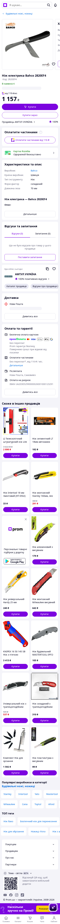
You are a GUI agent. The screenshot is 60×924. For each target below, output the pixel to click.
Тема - (15, 873)
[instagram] (17, 895)
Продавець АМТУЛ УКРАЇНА (17, 121)
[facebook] (11, 895)
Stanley (7, 794)
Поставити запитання (30, 257)
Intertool (23, 794)
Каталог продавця (17, 286)
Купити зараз (30, 115)
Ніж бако (8, 821)
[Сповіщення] (55, 5)
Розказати (44, 908)
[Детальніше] (41, 132)
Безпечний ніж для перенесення (38, 821)
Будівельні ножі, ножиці (18, 786)
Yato (37, 794)
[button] (30, 107)
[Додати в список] (53, 64)
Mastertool (52, 794)
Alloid (51, 804)
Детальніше (30, 214)
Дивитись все (30, 316)
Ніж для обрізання (14, 831)
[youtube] (5, 895)
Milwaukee (9, 804)
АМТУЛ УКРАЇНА (25, 274)
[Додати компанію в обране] (54, 269)
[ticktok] (22, 895)
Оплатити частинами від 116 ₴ (32, 139)
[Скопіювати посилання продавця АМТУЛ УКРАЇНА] (47, 269)
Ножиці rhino (38, 831)
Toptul (38, 804)
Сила (25, 804)
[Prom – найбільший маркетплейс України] (5, 5)
